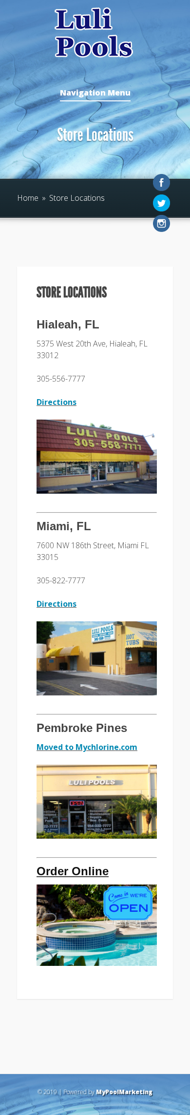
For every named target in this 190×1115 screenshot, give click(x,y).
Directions (56, 402)
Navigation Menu (95, 93)
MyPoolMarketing (124, 1092)
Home (27, 197)
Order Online (73, 871)
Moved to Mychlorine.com (87, 747)
